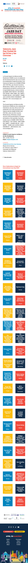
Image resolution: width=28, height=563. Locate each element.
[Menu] (2, 10)
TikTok (16, 527)
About (8, 544)
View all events (7, 157)
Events (8, 539)
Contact (18, 544)
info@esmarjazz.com (12, 139)
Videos (18, 541)
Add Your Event (19, 531)
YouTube (18, 527)
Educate (18, 542)
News (8, 541)
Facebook (9, 527)
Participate (18, 539)
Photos (8, 542)
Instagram (11, 527)
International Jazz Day (14, 9)
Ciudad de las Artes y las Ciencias (12, 144)
